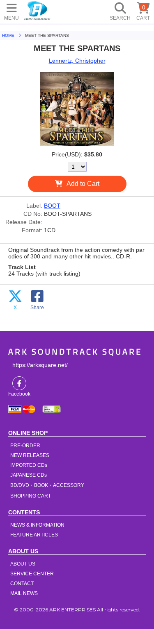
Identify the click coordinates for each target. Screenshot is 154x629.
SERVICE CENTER (32, 574)
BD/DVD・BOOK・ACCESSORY (47, 485)
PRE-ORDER (25, 445)
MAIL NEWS (24, 593)
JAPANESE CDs (28, 475)
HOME (37, 10)
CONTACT (22, 583)
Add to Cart (83, 183)
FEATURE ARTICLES (34, 535)
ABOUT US (22, 564)
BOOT (52, 205)
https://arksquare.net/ (40, 365)
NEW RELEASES (29, 455)
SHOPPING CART (30, 496)
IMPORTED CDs (28, 465)
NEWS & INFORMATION (37, 525)
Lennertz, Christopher (77, 60)
